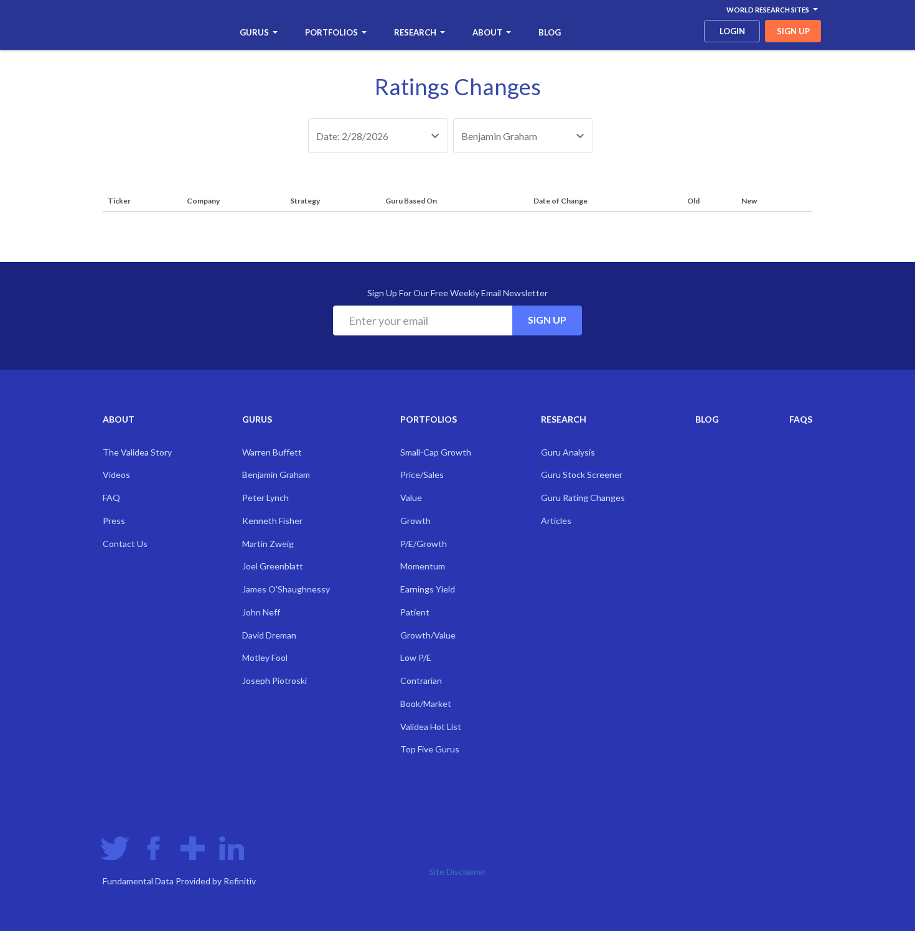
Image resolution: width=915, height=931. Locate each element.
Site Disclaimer (457, 871)
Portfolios (331, 32)
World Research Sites (767, 10)
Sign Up (547, 319)
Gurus (254, 32)
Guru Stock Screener (581, 474)
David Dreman (269, 635)
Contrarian (421, 680)
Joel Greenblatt (272, 566)
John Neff (261, 612)
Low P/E (415, 657)
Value (411, 497)
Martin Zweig (268, 543)
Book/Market (425, 703)
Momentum (422, 566)
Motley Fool (265, 657)
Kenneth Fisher (272, 520)
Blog (549, 32)
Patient (414, 612)
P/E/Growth (423, 543)
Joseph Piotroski (274, 680)
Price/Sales (422, 474)
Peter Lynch (265, 497)
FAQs (800, 419)
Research (415, 32)
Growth (415, 520)
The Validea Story (137, 452)
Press (114, 520)
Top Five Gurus (429, 749)
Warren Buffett (272, 452)
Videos (116, 474)
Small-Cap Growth (435, 452)
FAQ (111, 497)
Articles (556, 520)
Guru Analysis (568, 452)
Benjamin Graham (276, 474)
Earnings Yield (427, 589)
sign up (793, 31)
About (487, 32)
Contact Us (125, 543)
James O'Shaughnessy (286, 589)
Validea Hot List (430, 726)
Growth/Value (428, 635)
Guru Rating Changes (583, 497)
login (732, 31)
